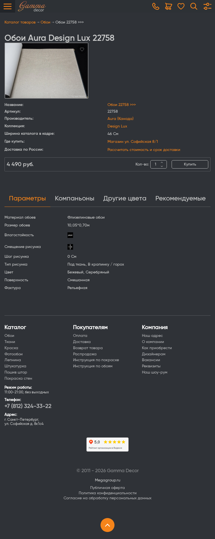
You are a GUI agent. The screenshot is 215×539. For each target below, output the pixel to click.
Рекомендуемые (180, 198)
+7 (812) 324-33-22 (28, 406)
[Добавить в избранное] (82, 49)
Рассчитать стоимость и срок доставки (144, 150)
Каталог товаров (20, 22)
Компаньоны (74, 198)
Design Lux (117, 126)
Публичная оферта (107, 488)
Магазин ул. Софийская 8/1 (133, 142)
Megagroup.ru (107, 480)
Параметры (27, 198)
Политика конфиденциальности (108, 493)
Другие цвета (124, 198)
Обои (45, 22)
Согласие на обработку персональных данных (107, 498)
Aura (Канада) (121, 119)
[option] (46, 70)
